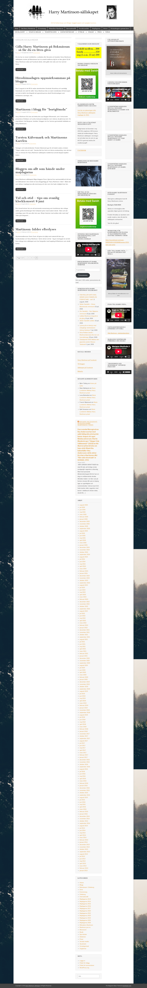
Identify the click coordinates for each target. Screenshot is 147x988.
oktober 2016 (84, 764)
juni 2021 (82, 644)
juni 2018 (82, 719)
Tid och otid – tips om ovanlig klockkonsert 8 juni (37, 199)
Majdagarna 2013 (85, 899)
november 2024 (85, 550)
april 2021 (83, 649)
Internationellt (71, 28)
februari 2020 (84, 677)
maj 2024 (83, 564)
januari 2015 (84, 814)
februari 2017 (84, 755)
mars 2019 (83, 703)
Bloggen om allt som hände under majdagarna (40, 170)
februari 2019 (84, 705)
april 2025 (83, 540)
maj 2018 (83, 722)
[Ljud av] (96, 255)
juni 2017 (82, 745)
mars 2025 (83, 542)
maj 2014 (83, 833)
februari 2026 (84, 517)
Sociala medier (84, 28)
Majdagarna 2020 (85, 911)
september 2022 (85, 609)
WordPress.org (84, 967)
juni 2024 (82, 561)
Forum (107, 32)
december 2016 (85, 759)
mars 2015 (83, 809)
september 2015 (85, 795)
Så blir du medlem (35, 32)
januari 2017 (84, 757)
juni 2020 (82, 670)
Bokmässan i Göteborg (87, 887)
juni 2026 (82, 509)
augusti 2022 (84, 611)
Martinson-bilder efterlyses (36, 229)
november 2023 (85, 578)
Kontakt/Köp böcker (67, 32)
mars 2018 (83, 726)
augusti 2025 (84, 531)
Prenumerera (82, 275)
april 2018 (83, 724)
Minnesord (83, 929)
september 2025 (85, 528)
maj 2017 (83, 748)
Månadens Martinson (56, 28)
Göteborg (83, 894)
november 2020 (85, 660)
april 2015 (83, 807)
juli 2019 (82, 693)
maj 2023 (83, 592)
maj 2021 (83, 646)
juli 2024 (82, 559)
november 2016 (85, 762)
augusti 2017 (84, 741)
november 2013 (85, 847)
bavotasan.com (127, 986)
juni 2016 (82, 774)
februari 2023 (84, 599)
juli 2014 (82, 828)
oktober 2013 (84, 849)
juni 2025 (82, 535)
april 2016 (83, 778)
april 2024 (83, 566)
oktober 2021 (84, 634)
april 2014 (83, 835)
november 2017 (85, 734)
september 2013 (85, 851)
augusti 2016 (84, 769)
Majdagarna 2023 (85, 915)
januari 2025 (84, 545)
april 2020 (83, 672)
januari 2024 (84, 573)
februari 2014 (84, 840)
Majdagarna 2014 (85, 901)
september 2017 (85, 738)
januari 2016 (84, 785)
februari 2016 (84, 783)
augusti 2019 (84, 691)
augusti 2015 (84, 797)
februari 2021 (84, 653)
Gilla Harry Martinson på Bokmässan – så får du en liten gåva (43, 48)
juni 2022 (82, 616)
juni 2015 (82, 802)
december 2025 (85, 521)
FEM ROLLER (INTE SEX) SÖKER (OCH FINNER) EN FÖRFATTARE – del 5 (88, 297)
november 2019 (85, 684)
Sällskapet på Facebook (85, 367)
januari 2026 (84, 519)
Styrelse (81, 32)
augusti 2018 (84, 715)
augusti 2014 (84, 825)
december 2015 (85, 788)
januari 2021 (84, 656)
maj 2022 (83, 618)
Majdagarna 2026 (85, 922)
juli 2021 (82, 641)
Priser (106, 28)
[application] (88, 249)
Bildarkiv (80, 371)
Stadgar (91, 32)
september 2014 (85, 823)
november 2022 (85, 604)
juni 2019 (82, 696)
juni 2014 (82, 830)
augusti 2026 (84, 505)
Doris (81, 889)
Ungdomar (83, 948)
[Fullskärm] (99, 255)
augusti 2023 (84, 585)
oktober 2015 (84, 792)
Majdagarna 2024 (85, 918)
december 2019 (85, 682)
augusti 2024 (84, 557)
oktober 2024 (84, 552)
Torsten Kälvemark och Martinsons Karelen (41, 139)
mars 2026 (83, 514)
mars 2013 (83, 866)
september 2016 (85, 766)
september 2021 (85, 637)
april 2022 (83, 620)
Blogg (81, 885)
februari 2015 (84, 811)
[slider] (127, 372)
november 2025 (85, 524)
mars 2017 (83, 752)
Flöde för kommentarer (87, 965)
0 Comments (36, 52)
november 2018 (85, 710)
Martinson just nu (85, 927)
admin (18, 52)
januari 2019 (84, 708)
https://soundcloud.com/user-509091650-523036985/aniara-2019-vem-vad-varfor (117, 242)
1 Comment (32, 204)
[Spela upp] (78, 255)
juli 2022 (82, 613)
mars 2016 (83, 781)
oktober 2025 (84, 526)
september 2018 (85, 712)
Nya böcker (83, 934)
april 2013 (83, 863)
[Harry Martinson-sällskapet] (74, 11)
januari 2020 (84, 679)
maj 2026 (83, 512)
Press (100, 32)
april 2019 (83, 700)
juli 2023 (82, 587)
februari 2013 (84, 868)
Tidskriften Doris (51, 32)
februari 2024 (84, 571)
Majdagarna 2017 (85, 908)
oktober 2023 (84, 580)
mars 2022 (83, 623)
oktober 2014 (84, 821)
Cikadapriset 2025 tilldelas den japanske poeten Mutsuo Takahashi (89, 342)
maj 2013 (83, 861)
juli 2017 (82, 743)
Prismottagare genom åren (120, 28)
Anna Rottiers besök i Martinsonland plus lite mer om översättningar (89, 335)
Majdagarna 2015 (85, 904)
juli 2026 (82, 507)
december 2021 (85, 630)
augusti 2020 (84, 665)
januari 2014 (84, 842)
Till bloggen (81, 364)
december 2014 (85, 816)
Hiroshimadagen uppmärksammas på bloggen (43, 79)
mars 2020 (83, 675)
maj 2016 (83, 776)
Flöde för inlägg (85, 963)
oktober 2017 (84, 736)
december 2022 (85, 601)
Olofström (83, 937)
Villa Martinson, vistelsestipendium (118, 333)
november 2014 (85, 818)
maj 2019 (83, 698)
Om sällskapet (20, 32)
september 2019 (85, 689)
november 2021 (85, 632)
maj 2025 (83, 538)
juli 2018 (82, 717)
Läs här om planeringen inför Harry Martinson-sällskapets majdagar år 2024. (87, 113)
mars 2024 (83, 568)
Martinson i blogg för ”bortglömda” (41, 109)
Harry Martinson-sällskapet (32, 986)
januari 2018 (84, 731)
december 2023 (85, 576)
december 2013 (85, 844)
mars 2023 (83, 597)
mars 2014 (83, 837)
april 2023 (83, 594)
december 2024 (85, 547)
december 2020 (85, 658)
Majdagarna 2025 (85, 920)
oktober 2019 (84, 686)
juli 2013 (82, 856)
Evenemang (42, 28)
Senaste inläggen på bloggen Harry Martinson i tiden (87, 423)
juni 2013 (82, 859)
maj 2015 (83, 804)
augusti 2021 (84, 639)
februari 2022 (84, 625)
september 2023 (85, 583)
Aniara (82, 882)
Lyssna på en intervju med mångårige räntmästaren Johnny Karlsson (88, 328)
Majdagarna (96, 28)
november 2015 (85, 790)
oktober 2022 (84, 606)
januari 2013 (84, 870)
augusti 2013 (84, 854)
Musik (81, 932)
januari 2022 (84, 627)
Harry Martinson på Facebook (87, 360)
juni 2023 (82, 590)
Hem (16, 28)
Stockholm (83, 944)
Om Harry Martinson (28, 28)
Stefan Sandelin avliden (87, 320)
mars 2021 (83, 651)
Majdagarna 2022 (85, 913)
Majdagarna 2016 (85, 906)
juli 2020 (82, 667)
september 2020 (85, 663)
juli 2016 (82, 771)
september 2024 (85, 554)
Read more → (21, 69)
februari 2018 (84, 729)
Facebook (82, 150)
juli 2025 (82, 533)
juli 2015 (82, 800)
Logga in (82, 960)
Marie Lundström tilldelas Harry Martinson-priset (88, 390)
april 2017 (83, 750)
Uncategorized (84, 946)
